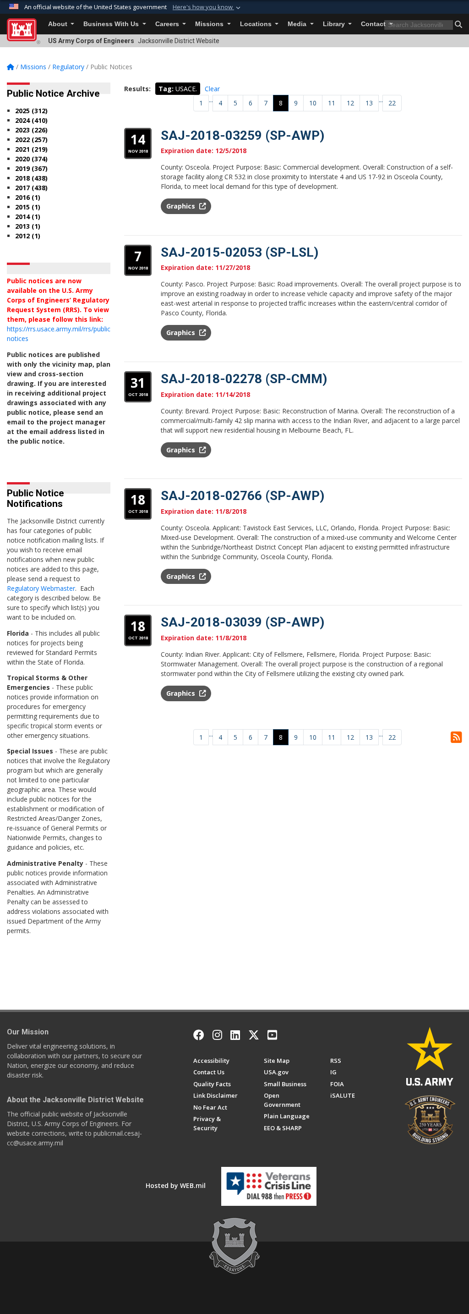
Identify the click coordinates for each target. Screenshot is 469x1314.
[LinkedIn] (235, 1035)
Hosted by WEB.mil (176, 1185)
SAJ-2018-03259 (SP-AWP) (242, 135)
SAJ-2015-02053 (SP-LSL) (239, 252)
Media (298, 24)
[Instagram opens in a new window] (217, 1035)
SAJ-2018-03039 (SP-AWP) (242, 622)
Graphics (181, 206)
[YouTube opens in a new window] (272, 1035)
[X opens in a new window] (253, 1035)
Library (335, 24)
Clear (212, 88)
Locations (256, 24)
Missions (210, 24)
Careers (168, 24)
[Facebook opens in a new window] (198, 1035)
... (211, 99)
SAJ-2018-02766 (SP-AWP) (242, 495)
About (58, 24)
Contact (374, 24)
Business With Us (112, 24)
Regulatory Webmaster (41, 588)
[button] (207, 7)
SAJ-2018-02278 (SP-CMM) (244, 378)
